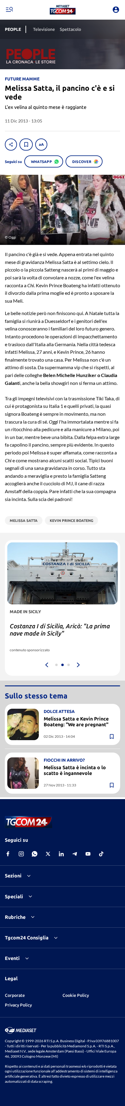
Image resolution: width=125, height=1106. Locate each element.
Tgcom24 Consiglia (27, 937)
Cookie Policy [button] (75, 995)
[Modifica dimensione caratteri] (41, 144)
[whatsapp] (35, 854)
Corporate (15, 995)
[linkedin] (61, 854)
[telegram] (75, 854)
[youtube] (88, 854)
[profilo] (116, 9)
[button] (63, 10)
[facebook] (8, 854)
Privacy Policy (18, 1005)
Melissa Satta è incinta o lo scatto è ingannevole (75, 770)
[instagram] (21, 854)
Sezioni (13, 875)
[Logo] (63, 10)
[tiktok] (101, 854)
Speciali (14, 896)
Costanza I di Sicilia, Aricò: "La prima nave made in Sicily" (60, 630)
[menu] (9, 9)
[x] (48, 854)
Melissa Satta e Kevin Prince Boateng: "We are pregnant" (76, 721)
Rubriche (15, 917)
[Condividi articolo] (11, 144)
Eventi (12, 958)
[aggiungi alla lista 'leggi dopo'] (26, 144)
